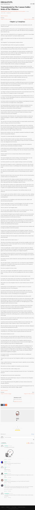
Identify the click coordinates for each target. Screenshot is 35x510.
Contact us (8, 507)
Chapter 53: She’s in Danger (6, 19)
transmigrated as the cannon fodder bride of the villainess (13, 11)
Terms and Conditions (21, 507)
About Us (2, 507)
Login (33, 434)
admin (28, 11)
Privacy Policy (14, 507)
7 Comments (8, 12)
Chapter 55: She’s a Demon (29, 19)
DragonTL (7, 2)
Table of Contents (4, 15)
